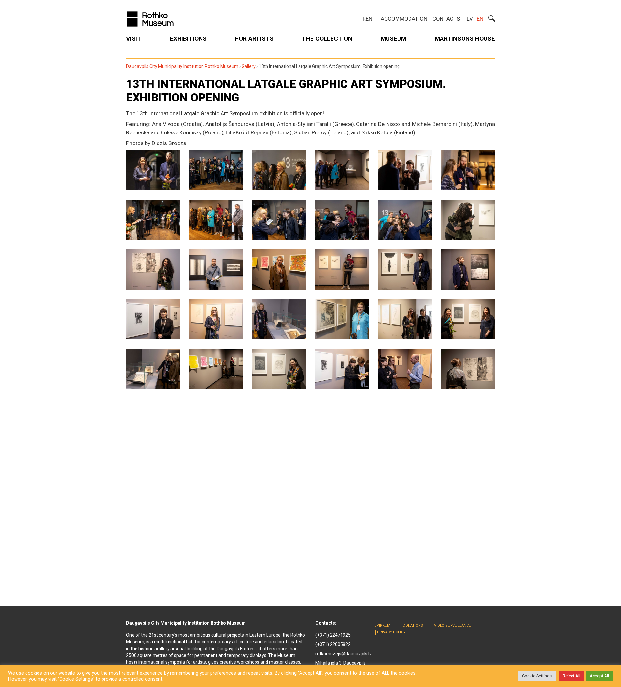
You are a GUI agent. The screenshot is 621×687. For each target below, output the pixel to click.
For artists (254, 38)
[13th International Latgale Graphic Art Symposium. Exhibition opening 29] (405, 369)
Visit (133, 38)
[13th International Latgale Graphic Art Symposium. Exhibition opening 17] (405, 269)
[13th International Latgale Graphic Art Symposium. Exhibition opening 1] (153, 170)
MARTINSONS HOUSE (465, 38)
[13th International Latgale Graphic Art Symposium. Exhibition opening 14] (216, 269)
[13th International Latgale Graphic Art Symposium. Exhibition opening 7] (153, 220)
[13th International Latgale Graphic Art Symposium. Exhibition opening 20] (216, 319)
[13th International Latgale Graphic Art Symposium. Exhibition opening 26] (216, 369)
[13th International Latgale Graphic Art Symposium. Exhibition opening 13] (153, 269)
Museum (393, 38)
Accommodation (404, 19)
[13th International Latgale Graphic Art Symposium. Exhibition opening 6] (468, 170)
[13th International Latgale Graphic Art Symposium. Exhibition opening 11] (405, 220)
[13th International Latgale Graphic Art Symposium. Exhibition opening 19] (153, 319)
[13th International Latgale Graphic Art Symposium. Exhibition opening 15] (279, 269)
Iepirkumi (382, 625)
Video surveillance (452, 625)
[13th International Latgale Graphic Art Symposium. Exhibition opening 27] (279, 369)
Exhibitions (188, 38)
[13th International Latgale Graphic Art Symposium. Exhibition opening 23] (405, 319)
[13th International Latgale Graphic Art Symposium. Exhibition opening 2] (216, 170)
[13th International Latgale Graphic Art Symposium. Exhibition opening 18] (468, 269)
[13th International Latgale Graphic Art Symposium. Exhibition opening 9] (279, 220)
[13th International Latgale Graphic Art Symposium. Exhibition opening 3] (279, 170)
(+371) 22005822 (333, 644)
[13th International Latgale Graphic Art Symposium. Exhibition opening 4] (342, 170)
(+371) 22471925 (333, 635)
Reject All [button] (571, 675)
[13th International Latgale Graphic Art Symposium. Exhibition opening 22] (342, 319)
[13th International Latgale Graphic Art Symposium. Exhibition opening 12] (468, 220)
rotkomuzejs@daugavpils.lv (343, 653)
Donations (413, 625)
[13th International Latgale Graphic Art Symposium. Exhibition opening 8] (216, 220)
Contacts (446, 19)
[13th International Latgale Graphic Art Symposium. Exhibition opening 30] (468, 369)
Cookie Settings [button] (537, 675)
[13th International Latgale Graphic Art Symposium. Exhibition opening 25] (153, 369)
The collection (327, 38)
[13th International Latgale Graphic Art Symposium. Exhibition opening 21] (279, 319)
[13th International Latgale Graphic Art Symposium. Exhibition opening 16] (342, 269)
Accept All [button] (599, 675)
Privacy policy (391, 632)
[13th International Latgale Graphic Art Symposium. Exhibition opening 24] (468, 319)
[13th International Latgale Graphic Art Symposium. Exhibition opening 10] (342, 220)
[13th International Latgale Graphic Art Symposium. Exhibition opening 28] (342, 369)
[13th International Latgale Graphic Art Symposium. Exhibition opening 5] (405, 170)
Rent (369, 19)
